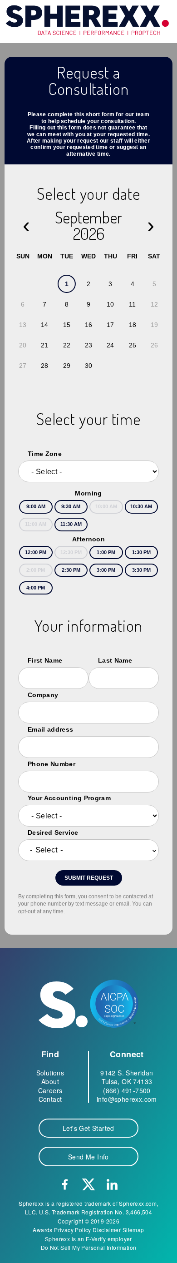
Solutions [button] (50, 1072)
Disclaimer (107, 1229)
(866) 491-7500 (127, 1090)
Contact (50, 1099)
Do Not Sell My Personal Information (89, 1247)
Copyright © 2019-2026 (88, 1221)
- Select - (46, 850)
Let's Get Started (88, 1128)
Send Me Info (88, 1156)
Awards (42, 1229)
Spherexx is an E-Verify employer (88, 1239)
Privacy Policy (72, 1229)
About (50, 1081)
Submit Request (88, 878)
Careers (50, 1090)
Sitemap (133, 1229)
